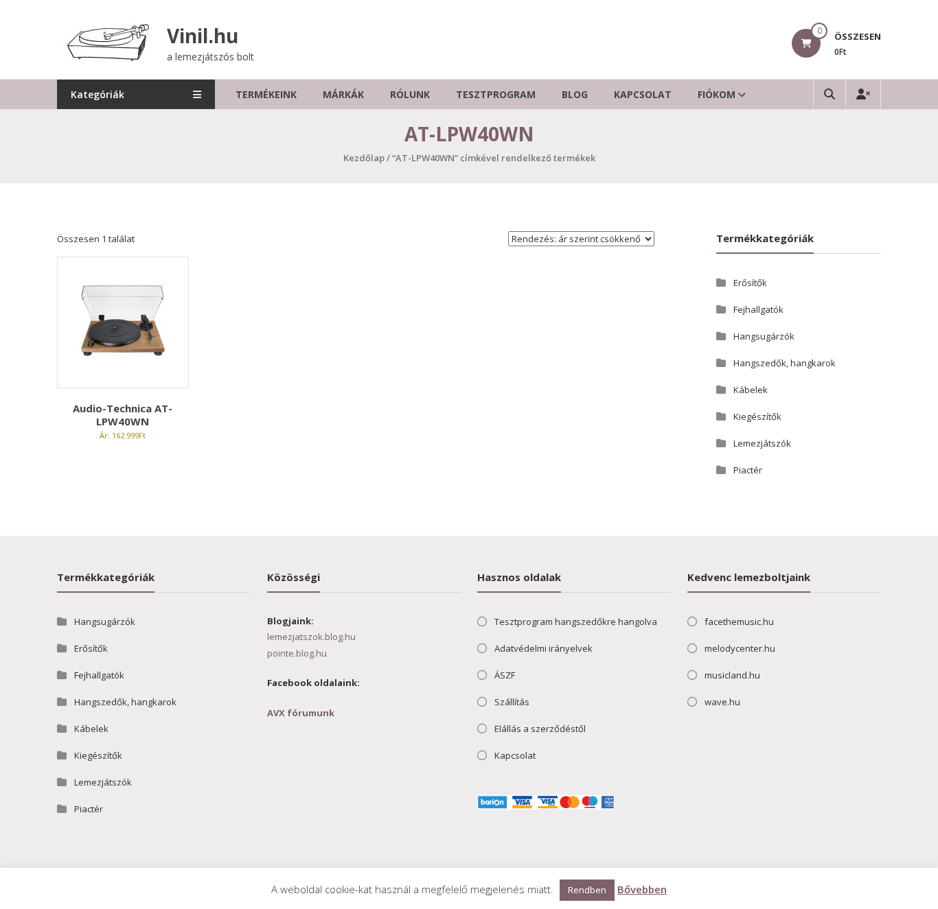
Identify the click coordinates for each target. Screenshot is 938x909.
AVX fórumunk (300, 713)
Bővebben (642, 889)
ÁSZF (504, 675)
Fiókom (716, 94)
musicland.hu (732, 675)
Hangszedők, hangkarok (784, 363)
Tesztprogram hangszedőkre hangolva (575, 621)
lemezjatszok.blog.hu (311, 636)
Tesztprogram (496, 94)
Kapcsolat (643, 94)
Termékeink (266, 94)
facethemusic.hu (739, 621)
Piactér (747, 470)
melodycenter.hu (740, 648)
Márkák (343, 94)
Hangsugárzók (763, 336)
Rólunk (410, 94)
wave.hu (722, 702)
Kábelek (750, 389)
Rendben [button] (587, 890)
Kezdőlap (364, 158)
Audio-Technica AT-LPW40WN (122, 415)
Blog (575, 94)
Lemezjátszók (762, 443)
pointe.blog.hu (297, 653)
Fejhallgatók (758, 309)
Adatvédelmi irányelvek (543, 648)
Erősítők (750, 282)
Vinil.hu (202, 36)
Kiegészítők (757, 416)
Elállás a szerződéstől (540, 728)
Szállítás (511, 702)
